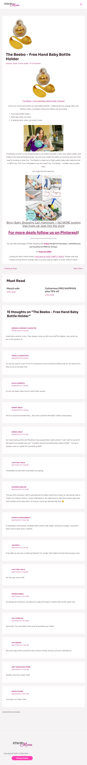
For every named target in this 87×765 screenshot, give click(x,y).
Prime (46, 244)
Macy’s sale (13, 288)
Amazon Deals (11, 63)
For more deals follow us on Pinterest (43, 232)
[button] (22, 758)
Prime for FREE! (45, 252)
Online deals (23, 63)
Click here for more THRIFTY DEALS (49, 256)
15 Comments (35, 63)
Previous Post (9, 268)
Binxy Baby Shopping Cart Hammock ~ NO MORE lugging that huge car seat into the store (44, 224)
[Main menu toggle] (81, 4)
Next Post (79, 268)
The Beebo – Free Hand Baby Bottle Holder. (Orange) (43, 101)
